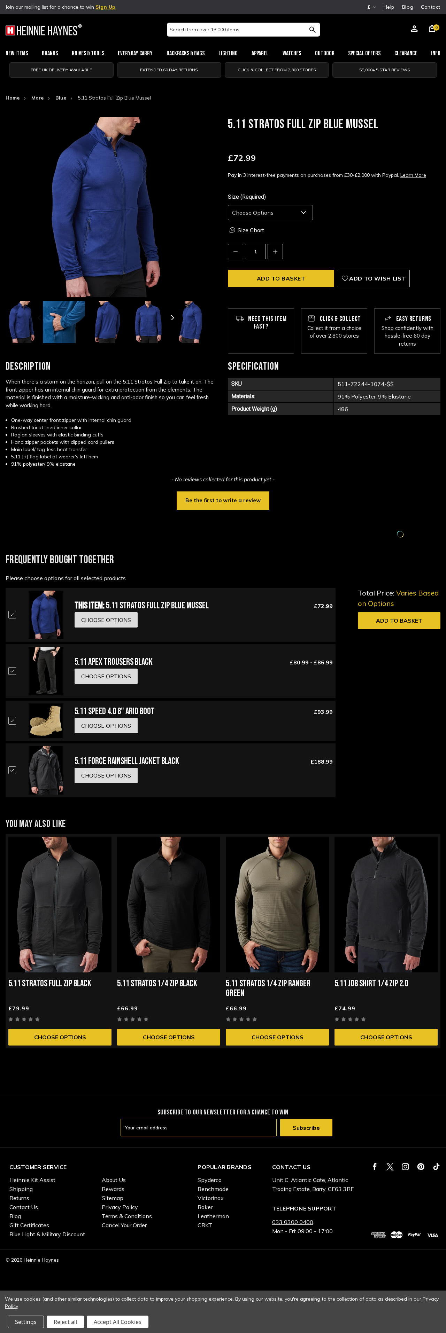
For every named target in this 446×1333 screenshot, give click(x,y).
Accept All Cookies (117, 1322)
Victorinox (211, 1197)
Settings (26, 1322)
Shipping (21, 1188)
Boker (205, 1207)
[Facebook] (374, 1166)
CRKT (205, 1225)
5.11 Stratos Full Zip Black (49, 983)
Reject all (65, 1322)
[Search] (312, 30)
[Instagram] (405, 1166)
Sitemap (112, 1197)
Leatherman (213, 1216)
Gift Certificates (29, 1225)
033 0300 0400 (292, 1221)
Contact (430, 7)
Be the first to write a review (223, 500)
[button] (223, 500)
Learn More (413, 175)
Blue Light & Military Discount (47, 1234)
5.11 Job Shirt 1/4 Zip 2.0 (371, 983)
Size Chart (251, 230)
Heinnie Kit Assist (32, 1179)
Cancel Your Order (124, 1225)
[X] (390, 1166)
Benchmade (213, 1188)
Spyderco (210, 1179)
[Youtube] (436, 1166)
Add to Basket (399, 620)
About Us (114, 1179)
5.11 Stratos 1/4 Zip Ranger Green (268, 988)
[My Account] (414, 29)
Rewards (113, 1188)
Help (389, 7)
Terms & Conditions (127, 1216)
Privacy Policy (120, 1207)
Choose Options (60, 1037)
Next (171, 317)
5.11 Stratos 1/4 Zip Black (157, 983)
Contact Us (23, 1207)
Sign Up (105, 7)
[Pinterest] (420, 1166)
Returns (19, 1197)
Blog (407, 7)
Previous (40, 317)
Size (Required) (247, 197)
